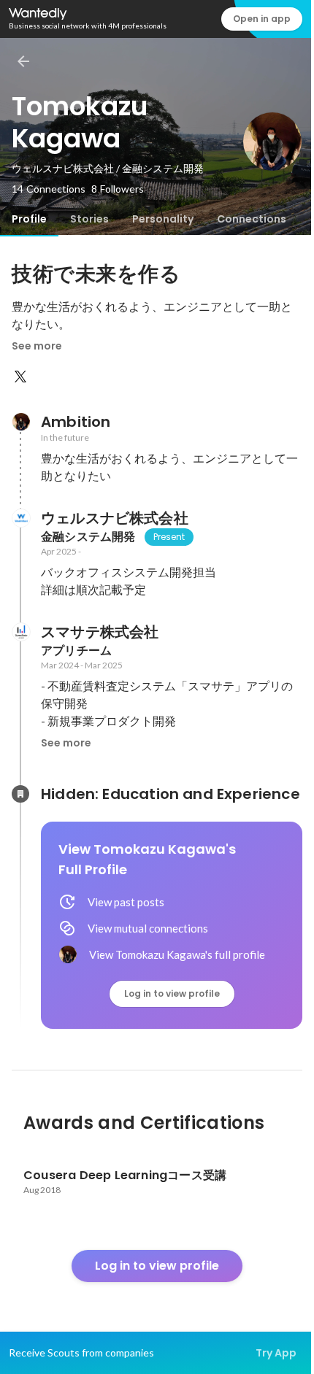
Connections (251, 219)
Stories (89, 219)
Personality (163, 219)
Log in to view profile (172, 993)
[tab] (29, 218)
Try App (276, 1353)
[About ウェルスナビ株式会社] (20, 518)
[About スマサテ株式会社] (20, 631)
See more (37, 346)
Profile (29, 219)
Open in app (262, 18)
